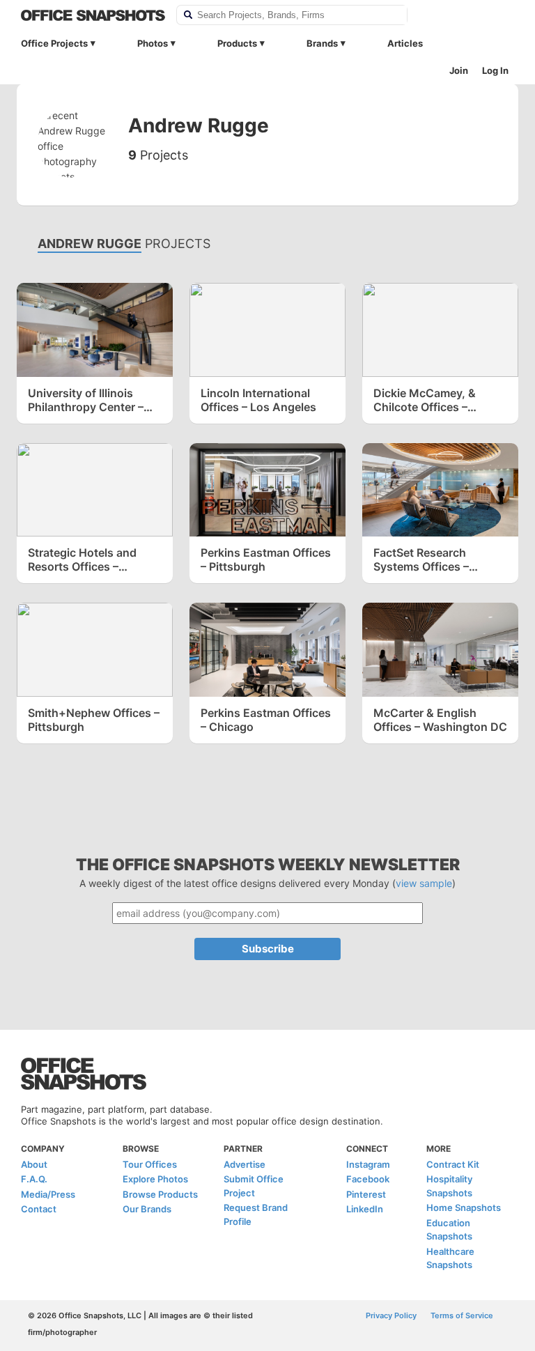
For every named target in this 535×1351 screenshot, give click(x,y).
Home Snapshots (463, 1207)
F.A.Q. (34, 1178)
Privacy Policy (391, 1315)
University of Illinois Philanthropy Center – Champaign (86, 400)
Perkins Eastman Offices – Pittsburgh (266, 559)
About (34, 1164)
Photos (152, 43)
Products (237, 43)
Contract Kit (452, 1164)
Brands (322, 43)
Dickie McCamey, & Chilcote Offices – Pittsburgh (424, 400)
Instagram (368, 1164)
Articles (405, 43)
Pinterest (366, 1194)
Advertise (244, 1164)
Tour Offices (150, 1164)
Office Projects (54, 43)
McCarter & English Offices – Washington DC (440, 720)
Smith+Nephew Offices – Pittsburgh (94, 720)
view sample (424, 883)
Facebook (367, 1178)
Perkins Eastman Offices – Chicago (266, 720)
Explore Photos (155, 1178)
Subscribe (268, 948)
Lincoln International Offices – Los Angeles (258, 400)
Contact (38, 1208)
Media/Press (48, 1194)
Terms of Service (462, 1315)
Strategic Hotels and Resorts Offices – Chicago (82, 559)
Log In (495, 70)
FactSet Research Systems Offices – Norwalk (421, 559)
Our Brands (147, 1208)
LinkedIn (364, 1208)
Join (458, 70)
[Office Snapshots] (93, 15)
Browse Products (160, 1194)
